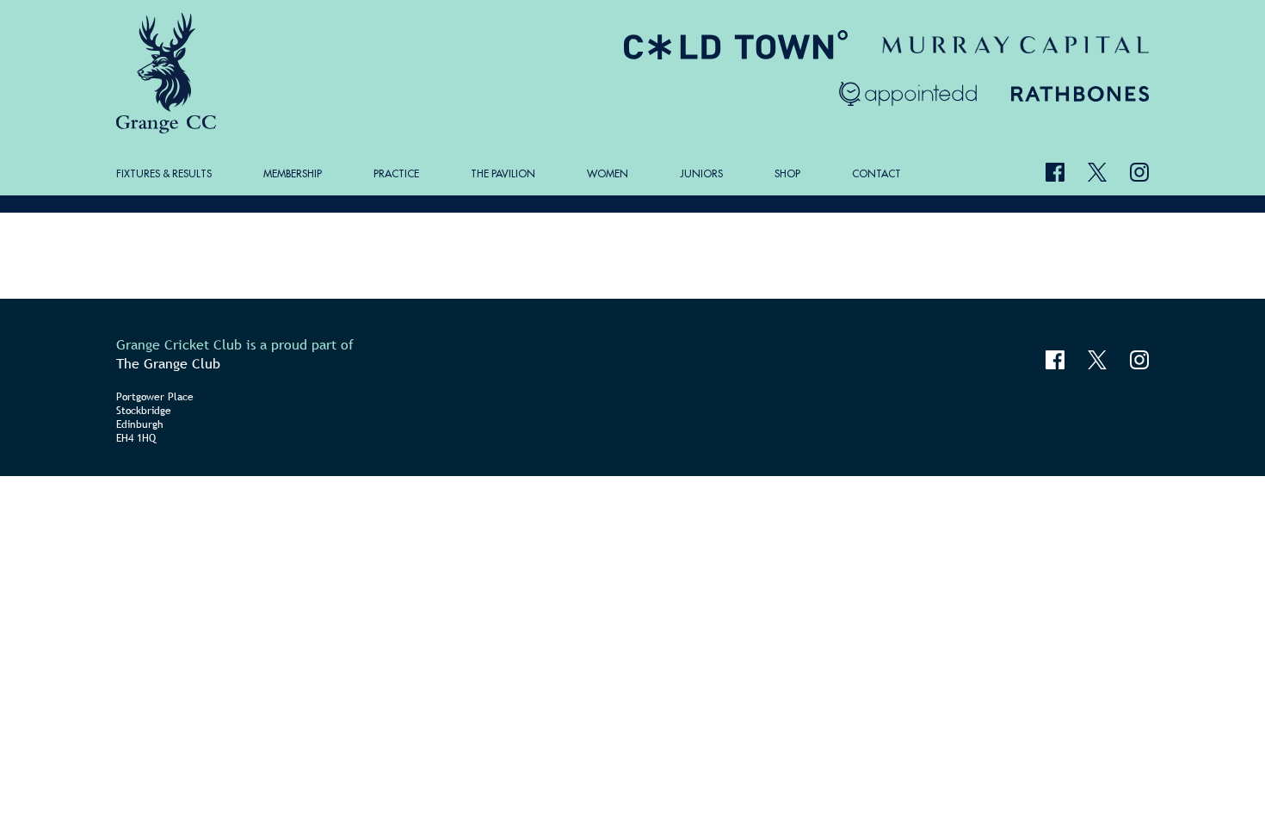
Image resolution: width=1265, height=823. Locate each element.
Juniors (701, 173)
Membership (292, 173)
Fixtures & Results (164, 173)
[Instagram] (1139, 172)
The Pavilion (503, 173)
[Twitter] (1097, 172)
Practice (396, 173)
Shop (787, 173)
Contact (876, 173)
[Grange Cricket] (169, 73)
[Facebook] (1055, 172)
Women (607, 173)
